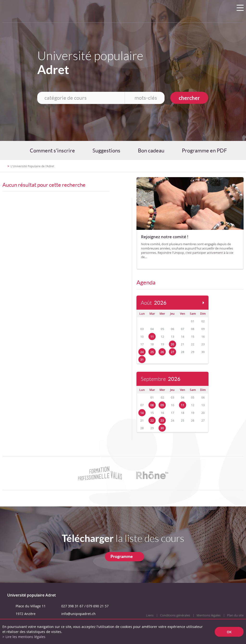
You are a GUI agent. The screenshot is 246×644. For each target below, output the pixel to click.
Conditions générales (175, 615)
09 (162, 405)
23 (162, 420)
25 (152, 352)
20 (172, 344)
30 (162, 428)
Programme (122, 556)
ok (229, 631)
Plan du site (235, 615)
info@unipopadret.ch (78, 613)
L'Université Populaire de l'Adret (32, 166)
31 (142, 360)
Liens (150, 615)
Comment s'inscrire (52, 150)
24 (142, 352)
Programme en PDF (204, 150)
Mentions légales (209, 615)
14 (142, 413)
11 (152, 337)
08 (152, 405)
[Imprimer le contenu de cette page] (216, 168)
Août (153, 303)
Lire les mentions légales (25, 636)
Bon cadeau (151, 150)
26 (162, 352)
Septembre (160, 379)
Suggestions (106, 150)
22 (152, 420)
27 (172, 352)
